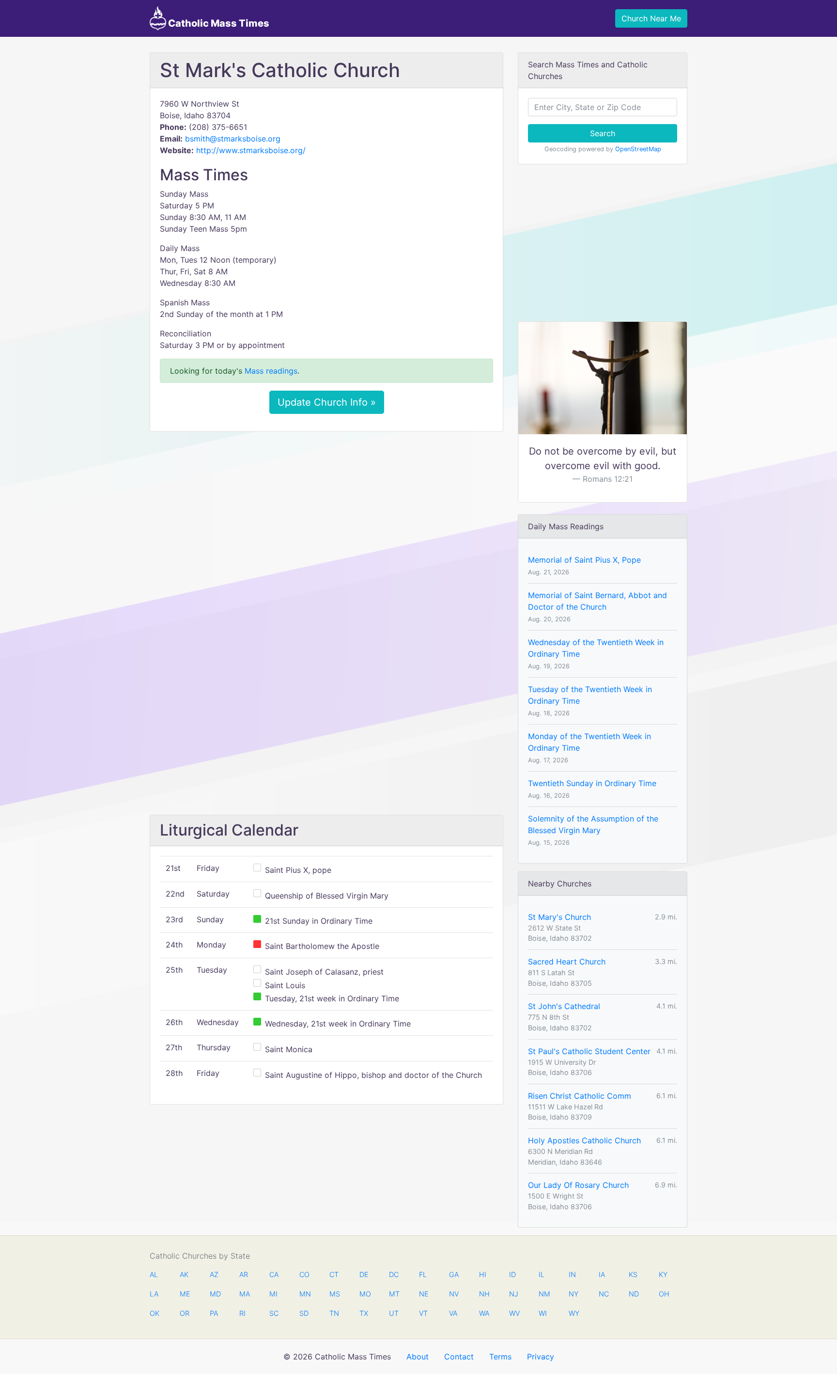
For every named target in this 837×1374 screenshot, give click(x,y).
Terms (500, 1356)
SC (274, 1313)
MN (304, 1294)
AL (154, 1274)
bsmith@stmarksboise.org (232, 138)
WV (514, 1313)
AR (243, 1274)
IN (572, 1274)
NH (484, 1294)
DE (364, 1274)
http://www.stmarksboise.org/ (251, 150)
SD (304, 1313)
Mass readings (271, 371)
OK (154, 1313)
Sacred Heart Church (566, 961)
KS (633, 1274)
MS (334, 1294)
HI (482, 1274)
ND (633, 1294)
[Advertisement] (326, 511)
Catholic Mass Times (217, 23)
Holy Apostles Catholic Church (584, 1140)
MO (364, 1294)
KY (663, 1274)
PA (214, 1313)
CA (274, 1274)
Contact (459, 1356)
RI (242, 1313)
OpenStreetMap (638, 149)
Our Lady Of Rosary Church (578, 1185)
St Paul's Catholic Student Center (589, 1051)
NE (424, 1294)
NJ (513, 1294)
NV (454, 1294)
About (417, 1356)
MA (244, 1294)
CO (304, 1274)
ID (512, 1274)
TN (334, 1313)
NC (603, 1294)
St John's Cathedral (564, 1006)
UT (394, 1313)
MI (273, 1294)
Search (602, 133)
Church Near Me (651, 18)
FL (423, 1274)
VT (423, 1313)
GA (454, 1274)
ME (184, 1294)
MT (394, 1294)
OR (184, 1313)
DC (394, 1274)
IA (602, 1274)
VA (453, 1313)
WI (543, 1313)
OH (663, 1294)
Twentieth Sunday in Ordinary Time (592, 783)
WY (573, 1313)
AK (184, 1274)
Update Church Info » (327, 402)
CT (334, 1274)
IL (541, 1274)
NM (543, 1294)
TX (363, 1313)
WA (484, 1313)
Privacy (540, 1356)
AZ (214, 1274)
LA (154, 1294)
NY (573, 1294)
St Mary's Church (559, 917)
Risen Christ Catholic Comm (579, 1096)
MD (214, 1294)
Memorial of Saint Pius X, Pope (584, 560)
